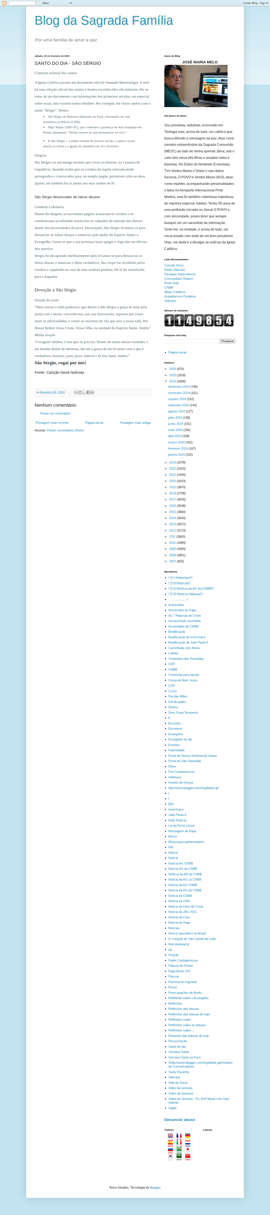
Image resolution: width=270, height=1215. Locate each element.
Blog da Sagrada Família (104, 20)
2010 (173, 542)
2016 (173, 505)
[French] (180, 1138)
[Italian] (180, 1145)
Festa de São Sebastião (184, 761)
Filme (172, 766)
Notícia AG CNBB (180, 863)
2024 (173, 381)
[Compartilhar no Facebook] (88, 392)
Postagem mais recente (52, 422)
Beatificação (176, 631)
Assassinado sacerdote (184, 621)
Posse (172, 987)
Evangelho (175, 734)
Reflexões (175, 1003)
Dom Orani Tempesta (183, 712)
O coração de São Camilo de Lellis (192, 939)
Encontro (174, 723)
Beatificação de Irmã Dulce (186, 637)
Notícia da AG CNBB (182, 885)
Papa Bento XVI (179, 971)
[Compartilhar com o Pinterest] (92, 392)
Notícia (173, 858)
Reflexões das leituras (183, 1008)
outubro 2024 (177, 399)
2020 (173, 481)
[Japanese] (189, 1151)
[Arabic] (180, 1158)
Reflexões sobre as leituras (187, 1025)
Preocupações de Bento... (186, 992)
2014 (173, 518)
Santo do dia (176, 1046)
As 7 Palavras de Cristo (184, 615)
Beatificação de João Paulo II (188, 642)
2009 (173, 549)
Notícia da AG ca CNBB (184, 879)
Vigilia (172, 1108)
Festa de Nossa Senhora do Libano (192, 755)
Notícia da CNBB (180, 895)
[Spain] (172, 1145)
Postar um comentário (55, 413)
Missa (172, 836)
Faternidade (176, 750)
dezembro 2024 (179, 386)
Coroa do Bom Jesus (183, 680)
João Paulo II (177, 815)
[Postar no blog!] (80, 392)
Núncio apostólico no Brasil (187, 933)
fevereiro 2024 (178, 448)
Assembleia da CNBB (183, 626)
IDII (170, 804)
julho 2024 (175, 417)
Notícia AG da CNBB (182, 868)
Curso (172, 691)
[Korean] (172, 1158)
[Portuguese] (180, 1151)
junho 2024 (176, 423)
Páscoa (173, 976)
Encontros (175, 728)
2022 (173, 468)
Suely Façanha (178, 1072)
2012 (173, 530)
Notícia (179, 583)
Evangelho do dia (180, 739)
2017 (173, 499)
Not (170, 847)
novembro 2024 (179, 393)
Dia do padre (177, 702)
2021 (173, 474)
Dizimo (173, 707)
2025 (173, 375)
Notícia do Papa (179, 922)
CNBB (172, 669)
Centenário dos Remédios (186, 658)
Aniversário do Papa (182, 610)
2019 (173, 487)
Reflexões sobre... (180, 1030)
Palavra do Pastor (180, 965)
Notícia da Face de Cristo (185, 906)
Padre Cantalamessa (182, 960)
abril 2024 (175, 436)
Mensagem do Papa (182, 831)
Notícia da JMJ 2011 (182, 912)
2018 (173, 493)
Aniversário (176, 605)
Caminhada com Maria (184, 648)
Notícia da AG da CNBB (191, 588)
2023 (173, 462)
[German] (189, 1138)
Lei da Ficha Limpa (181, 825)
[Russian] (172, 1151)
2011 (172, 536)
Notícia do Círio (179, 917)
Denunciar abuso (179, 1120)
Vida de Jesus (178, 1082)
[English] (172, 1138)
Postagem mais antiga (135, 422)
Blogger (155, 1187)
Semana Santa (178, 1052)
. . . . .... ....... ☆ (178, 599)
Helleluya (174, 777)
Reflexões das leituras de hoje (189, 1014)
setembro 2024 (179, 405)
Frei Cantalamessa (181, 771)
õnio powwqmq (178, 944)
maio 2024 (175, 430)
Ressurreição (177, 1041)
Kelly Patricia (177, 820)
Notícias (174, 928)
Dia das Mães (178, 696)
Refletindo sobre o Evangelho (188, 998)
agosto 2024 (177, 411)
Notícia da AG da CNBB (184, 890)
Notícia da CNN (179, 901)
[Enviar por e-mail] (76, 392)
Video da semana (180, 1088)
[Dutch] (189, 1145)
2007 (173, 561)
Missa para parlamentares (186, 842)
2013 (173, 524)
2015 (173, 512)
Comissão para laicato (183, 674)
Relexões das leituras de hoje (188, 1036)
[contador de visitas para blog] (199, 325)
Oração (173, 955)
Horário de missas (181, 782)
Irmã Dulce (176, 809)
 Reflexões (180, 578)
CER (171, 664)
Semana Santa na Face (184, 1057)
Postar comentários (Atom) (65, 430)
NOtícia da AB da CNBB (185, 874)
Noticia (173, 852)
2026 (173, 369)
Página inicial (94, 422)
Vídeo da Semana (180, 1093)
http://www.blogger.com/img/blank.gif (193, 788)
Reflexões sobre (179, 1019)
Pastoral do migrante (182, 982)
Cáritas (173, 653)
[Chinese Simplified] (189, 1158)
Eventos (174, 745)
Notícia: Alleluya (185, 594)
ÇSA (171, 685)
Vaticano (174, 1077)
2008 (173, 555)
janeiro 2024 (177, 454)
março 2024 (176, 442)
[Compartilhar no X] (84, 392)
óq (170, 949)
